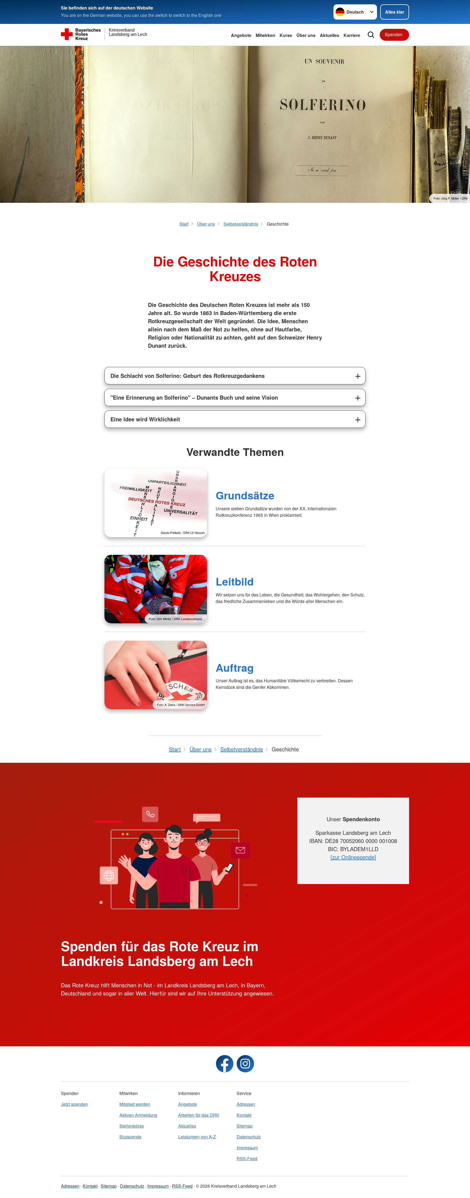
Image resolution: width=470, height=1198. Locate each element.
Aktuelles (329, 35)
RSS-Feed (247, 1158)
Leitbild (235, 581)
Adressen (246, 1104)
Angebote (241, 35)
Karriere (352, 35)
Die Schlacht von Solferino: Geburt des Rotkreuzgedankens (187, 375)
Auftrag (235, 667)
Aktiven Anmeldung (138, 1115)
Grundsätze (245, 495)
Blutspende (130, 1137)
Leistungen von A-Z (197, 1137)
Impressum (247, 1147)
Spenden (394, 34)
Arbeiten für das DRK (198, 1115)
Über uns (306, 35)
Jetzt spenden (74, 1104)
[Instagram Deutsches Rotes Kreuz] (245, 1063)
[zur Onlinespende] (353, 857)
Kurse (286, 35)
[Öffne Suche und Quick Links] (371, 34)
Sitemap (245, 1126)
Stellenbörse (131, 1126)
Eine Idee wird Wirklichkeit (145, 419)
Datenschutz (249, 1137)
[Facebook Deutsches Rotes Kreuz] (224, 1063)
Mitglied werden (134, 1104)
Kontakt (244, 1115)
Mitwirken (265, 35)
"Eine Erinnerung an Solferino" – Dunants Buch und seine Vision (194, 397)
